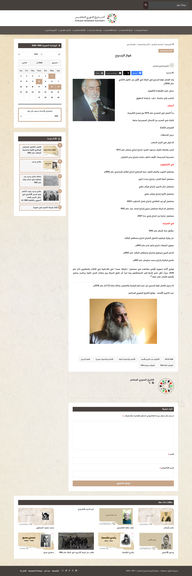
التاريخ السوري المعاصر (142, 380)
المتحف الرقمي (65, 30)
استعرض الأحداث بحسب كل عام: (39, 111)
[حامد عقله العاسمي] (116, 516)
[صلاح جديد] (51, 166)
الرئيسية (168, 44)
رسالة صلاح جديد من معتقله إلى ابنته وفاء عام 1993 (32, 179)
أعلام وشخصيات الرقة (126, 359)
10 (39, 81)
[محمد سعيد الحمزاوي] (36, 516)
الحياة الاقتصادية (111, 30)
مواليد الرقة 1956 (166, 365)
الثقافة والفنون (79, 30)
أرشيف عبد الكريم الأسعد (149, 359)
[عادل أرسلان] (156, 516)
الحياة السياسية (142, 30)
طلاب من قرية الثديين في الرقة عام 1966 (76, 552)
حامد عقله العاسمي (125, 527)
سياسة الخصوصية (35, 570)
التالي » (24, 62)
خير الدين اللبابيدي (86, 509)
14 (58, 86)
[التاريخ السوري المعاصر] (96, 18)
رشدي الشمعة (128, 552)
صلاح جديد (36, 161)
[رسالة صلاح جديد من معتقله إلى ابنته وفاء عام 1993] (51, 180)
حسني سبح (49, 552)
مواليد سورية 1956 (147, 365)
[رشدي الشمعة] (116, 541)
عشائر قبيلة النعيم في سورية (46, 207)
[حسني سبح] (36, 541)
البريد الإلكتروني (167, 468)
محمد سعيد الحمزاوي (45, 527)
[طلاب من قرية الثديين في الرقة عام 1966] (76, 541)
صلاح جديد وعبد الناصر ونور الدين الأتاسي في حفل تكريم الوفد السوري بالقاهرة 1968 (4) (31, 196)
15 (52, 86)
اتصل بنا (23, 570)
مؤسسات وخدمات (95, 30)
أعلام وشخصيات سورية (104, 359)
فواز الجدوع (85, 359)
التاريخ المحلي (52, 30)
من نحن (47, 570)
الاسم (171, 454)
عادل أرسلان (169, 527)
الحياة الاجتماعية (127, 30)
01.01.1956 (169, 359)
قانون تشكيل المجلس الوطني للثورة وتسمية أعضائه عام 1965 (31, 150)
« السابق (55, 62)
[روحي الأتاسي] (156, 541)
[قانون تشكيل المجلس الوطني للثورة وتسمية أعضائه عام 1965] (51, 151)
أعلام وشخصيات (143, 44)
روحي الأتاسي (168, 552)
